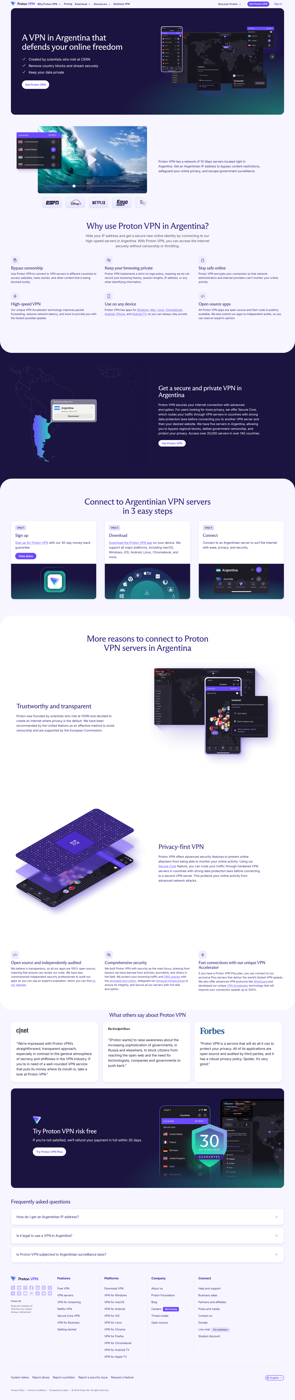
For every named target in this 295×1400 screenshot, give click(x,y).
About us (157, 1288)
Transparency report (59, 1390)
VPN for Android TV (116, 1350)
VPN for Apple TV (115, 1356)
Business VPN (122, 4)
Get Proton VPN (258, 4)
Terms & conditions (36, 1390)
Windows (143, 310)
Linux (160, 310)
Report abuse (41, 1377)
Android (110, 314)
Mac (153, 310)
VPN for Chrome (114, 1329)
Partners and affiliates (212, 1302)
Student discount (209, 1336)
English (274, 1377)
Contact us (205, 1315)
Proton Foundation (163, 1295)
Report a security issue (93, 1377)
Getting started (66, 1329)
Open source (159, 1322)
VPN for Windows (115, 1295)
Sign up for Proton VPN (31, 543)
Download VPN (114, 1288)
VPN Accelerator (237, 985)
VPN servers (65, 1295)
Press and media (209, 1309)
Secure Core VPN (68, 1315)
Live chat (204, 1329)
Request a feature (122, 1377)
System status (20, 1377)
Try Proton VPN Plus (49, 1151)
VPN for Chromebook (118, 1343)
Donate (203, 1322)
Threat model (159, 1315)
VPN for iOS (112, 1315)
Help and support (209, 1288)
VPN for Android (114, 1309)
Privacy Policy (17, 1390)
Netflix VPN (64, 1309)
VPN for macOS (114, 1302)
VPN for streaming (69, 1302)
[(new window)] (13, 1288)
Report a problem (64, 1377)
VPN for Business (68, 1322)
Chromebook (174, 310)
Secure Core (167, 866)
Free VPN (63, 1288)
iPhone (120, 314)
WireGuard (260, 981)
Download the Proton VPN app (130, 543)
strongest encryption (123, 980)
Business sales (207, 1295)
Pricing (68, 4)
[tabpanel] (147, 1053)
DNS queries (172, 976)
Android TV (139, 314)
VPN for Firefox (114, 1336)
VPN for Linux (113, 1322)
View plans (26, 556)
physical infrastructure (170, 980)
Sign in (278, 4)
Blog (154, 1302)
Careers (156, 1309)
